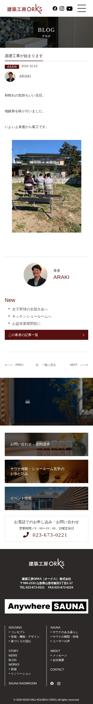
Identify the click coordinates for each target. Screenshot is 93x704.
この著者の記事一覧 (23, 335)
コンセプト (18, 632)
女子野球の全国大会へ (30, 309)
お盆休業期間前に (26, 323)
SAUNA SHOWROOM (23, 683)
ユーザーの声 (61, 641)
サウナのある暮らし (65, 632)
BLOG (12, 660)
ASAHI (12, 67)
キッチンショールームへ (32, 316)
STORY (13, 651)
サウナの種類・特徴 (65, 636)
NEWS (13, 655)
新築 (14, 669)
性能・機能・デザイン (25, 636)
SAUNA (55, 627)
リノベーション (21, 673)
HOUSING (15, 627)
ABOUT (55, 651)
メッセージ (60, 655)
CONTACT (57, 669)
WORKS (14, 664)
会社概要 (58, 660)
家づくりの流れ (21, 641)
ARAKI (25, 76)
